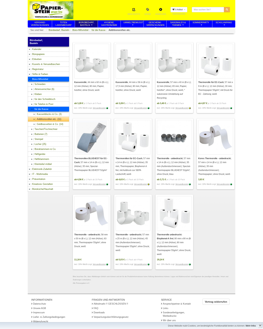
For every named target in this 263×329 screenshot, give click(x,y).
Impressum (39, 312)
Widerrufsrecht (40, 321)
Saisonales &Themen (178, 24)
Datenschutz (39, 303)
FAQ (96, 308)
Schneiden (40, 84)
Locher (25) (40, 144)
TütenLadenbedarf (63, 24)
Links (165, 308)
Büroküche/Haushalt (42, 189)
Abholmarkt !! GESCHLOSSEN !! (111, 303)
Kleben (38, 94)
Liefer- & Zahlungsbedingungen (49, 317)
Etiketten (37, 59)
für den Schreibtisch (45, 99)
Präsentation (38, 179)
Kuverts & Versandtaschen (46, 64)
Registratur (37, 69)
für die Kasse (98, 30)
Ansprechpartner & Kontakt (177, 303)
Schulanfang (224, 24)
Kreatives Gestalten (42, 184)
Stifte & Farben (40, 74)
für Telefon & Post (44, 104)
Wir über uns (169, 320)
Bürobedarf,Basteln (86, 24)
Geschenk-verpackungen (155, 24)
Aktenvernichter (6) (44, 89)
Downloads (99, 312)
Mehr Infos (251, 326)
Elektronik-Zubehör (42, 169)
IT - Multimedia (40, 174)
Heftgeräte (40, 154)
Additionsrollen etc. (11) (49, 119)
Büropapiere (38, 54)
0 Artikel (179, 9)
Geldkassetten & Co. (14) (50, 124)
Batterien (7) (41, 134)
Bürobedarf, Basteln (59, 30)
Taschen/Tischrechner (46, 129)
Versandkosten (99, 108)
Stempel (39, 139)
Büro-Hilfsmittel (80, 30)
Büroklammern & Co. (45, 149)
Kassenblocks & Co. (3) (49, 114)
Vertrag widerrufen (216, 301)
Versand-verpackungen (40, 24)
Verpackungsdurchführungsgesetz (111, 317)
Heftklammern (42, 159)
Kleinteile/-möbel (43, 164)
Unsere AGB (39, 308)
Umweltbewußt (133, 24)
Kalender (36, 49)
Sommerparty (201, 24)
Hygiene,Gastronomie (109, 24)
